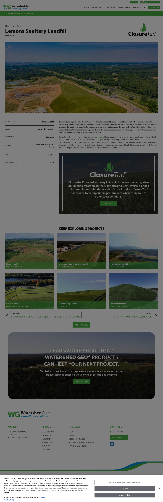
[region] (81, 488)
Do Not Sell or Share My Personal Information (124, 483)
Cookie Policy (9, 499)
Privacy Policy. (44, 497)
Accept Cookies (124, 495)
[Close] (159, 488)
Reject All (124, 489)
